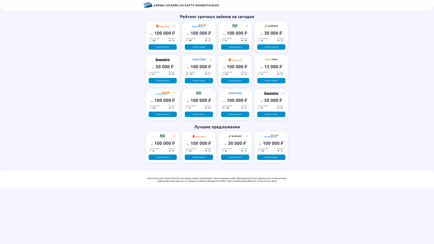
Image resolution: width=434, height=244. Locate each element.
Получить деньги (162, 47)
